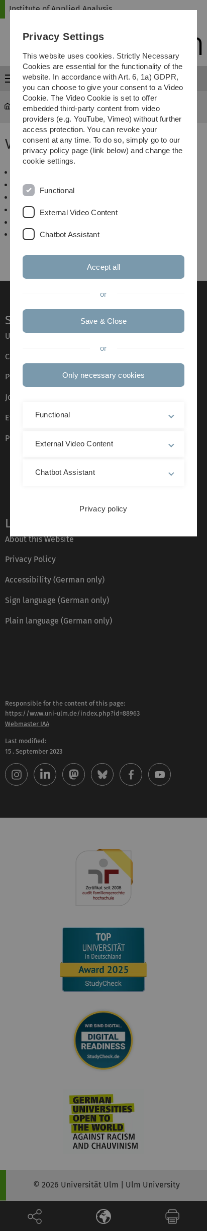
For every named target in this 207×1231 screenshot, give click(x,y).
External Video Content (79, 212)
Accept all (103, 267)
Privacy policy (103, 508)
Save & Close (103, 321)
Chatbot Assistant (69, 234)
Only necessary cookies (103, 375)
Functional (57, 190)
